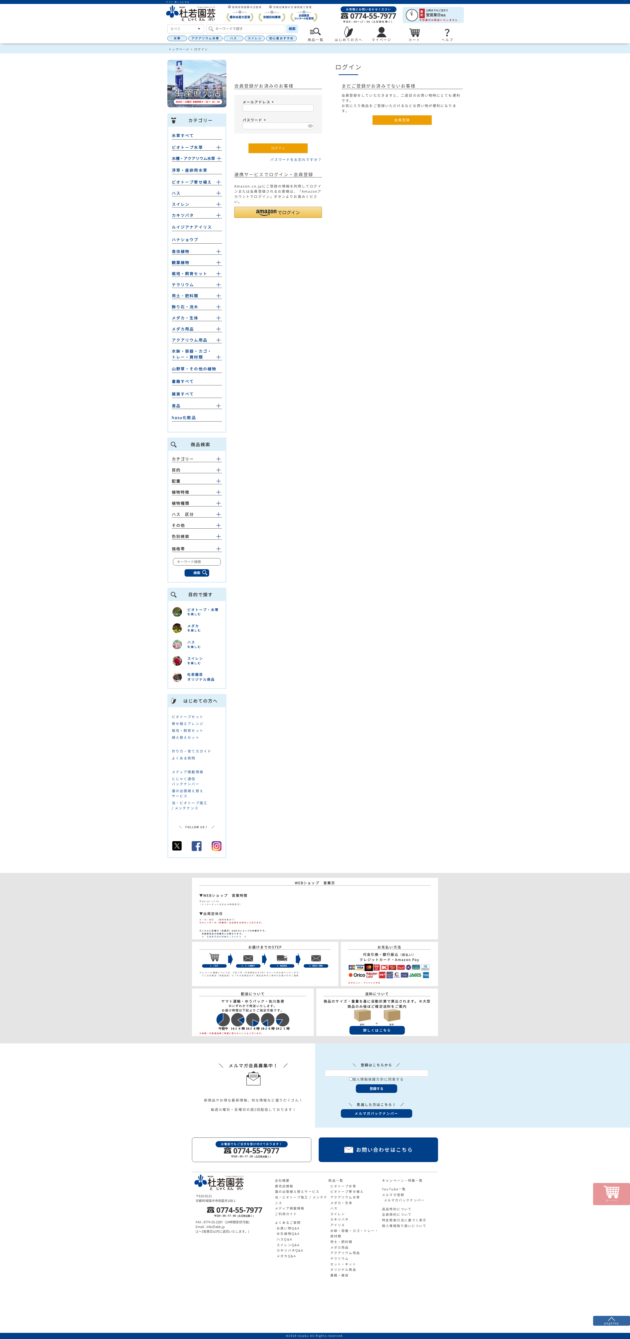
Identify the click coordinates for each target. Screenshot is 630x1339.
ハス (233, 38)
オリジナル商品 (343, 1269)
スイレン (255, 38)
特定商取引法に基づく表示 (404, 1220)
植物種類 (180, 503)
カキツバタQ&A (290, 1250)
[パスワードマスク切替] (310, 126)
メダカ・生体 (185, 318)
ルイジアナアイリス (192, 227)
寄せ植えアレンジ (188, 723)
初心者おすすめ (281, 38)
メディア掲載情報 (188, 772)
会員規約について (397, 1214)
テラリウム (183, 284)
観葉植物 (180, 262)
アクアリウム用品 (189, 340)
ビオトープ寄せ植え (192, 182)
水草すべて (183, 135)
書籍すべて (183, 381)
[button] (278, 212)
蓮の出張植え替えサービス (297, 1191)
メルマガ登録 (393, 1195)
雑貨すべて (183, 394)
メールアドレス (259, 102)
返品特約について (397, 1209)
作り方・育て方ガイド (191, 751)
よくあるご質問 (288, 1222)
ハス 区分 (183, 514)
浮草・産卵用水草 (189, 170)
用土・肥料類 (185, 296)
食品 (176, 406)
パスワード (255, 120)
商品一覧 (335, 1180)
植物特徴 (180, 492)
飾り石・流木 (185, 307)
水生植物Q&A (288, 1233)
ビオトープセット (188, 716)
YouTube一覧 (394, 1189)
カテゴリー (183, 459)
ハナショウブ (185, 239)
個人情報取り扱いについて (404, 1226)
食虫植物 (180, 251)
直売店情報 (284, 1186)
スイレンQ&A (288, 1245)
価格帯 (178, 548)
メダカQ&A (286, 1256)
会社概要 (282, 1180)
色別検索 (180, 536)
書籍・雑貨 (339, 1275)
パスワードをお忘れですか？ (296, 159)
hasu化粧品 (184, 417)
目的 (176, 470)
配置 (176, 481)
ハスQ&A (284, 1239)
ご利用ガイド (286, 1214)
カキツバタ (183, 215)
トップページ (179, 49)
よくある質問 (184, 758)
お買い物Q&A (288, 1228)
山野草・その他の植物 (194, 369)
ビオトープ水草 (187, 147)
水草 (177, 38)
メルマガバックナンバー (404, 1200)
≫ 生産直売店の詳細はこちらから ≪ (223, 936)
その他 (178, 525)
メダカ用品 (183, 329)
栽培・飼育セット (189, 273)
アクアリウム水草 (205, 38)
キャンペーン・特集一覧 (402, 1180)
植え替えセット (186, 737)
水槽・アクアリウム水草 (193, 158)
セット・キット (343, 1264)
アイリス (337, 1225)
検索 (292, 28)
